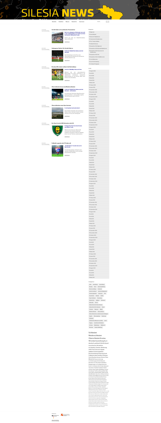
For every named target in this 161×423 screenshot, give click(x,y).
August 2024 (93, 127)
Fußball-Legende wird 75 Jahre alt (61, 143)
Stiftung (90, 389)
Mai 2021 (92, 218)
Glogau (101, 381)
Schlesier (90, 375)
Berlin (99, 366)
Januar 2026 (92, 87)
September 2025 (93, 96)
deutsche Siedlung (91, 396)
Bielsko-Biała (101, 372)
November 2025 (93, 92)
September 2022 (93, 181)
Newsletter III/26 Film (94, 54)
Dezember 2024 (93, 117)
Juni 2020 (92, 244)
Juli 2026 (92, 73)
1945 (90, 284)
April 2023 (92, 164)
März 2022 (92, 195)
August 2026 (93, 70)
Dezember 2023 (93, 146)
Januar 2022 (92, 200)
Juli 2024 (92, 129)
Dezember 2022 (93, 174)
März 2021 (92, 223)
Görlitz (102, 295)
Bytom (103, 357)
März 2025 (92, 110)
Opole (105, 353)
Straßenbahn (100, 389)
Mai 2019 (92, 275)
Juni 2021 (92, 216)
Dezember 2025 (93, 89)
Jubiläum (97, 300)
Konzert (99, 357)
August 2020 (93, 239)
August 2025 (93, 99)
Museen (67, 21)
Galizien (101, 393)
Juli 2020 (92, 242)
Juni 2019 (92, 272)
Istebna (104, 393)
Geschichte (91, 295)
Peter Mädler (99, 406)
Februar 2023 (93, 169)
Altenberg (90, 379)
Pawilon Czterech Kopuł (103, 395)
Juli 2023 (92, 157)
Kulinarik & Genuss (94, 43)
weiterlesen (67, 41)
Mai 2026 (92, 78)
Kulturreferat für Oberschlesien (95, 304)
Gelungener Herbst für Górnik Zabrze (62, 48)
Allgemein (92, 32)
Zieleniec (104, 389)
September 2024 (93, 124)
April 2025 (92, 108)
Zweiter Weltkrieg (98, 327)
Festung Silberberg (96, 376)
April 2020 (92, 249)
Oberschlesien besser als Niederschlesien (63, 86)
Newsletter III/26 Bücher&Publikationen (98, 48)
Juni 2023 (92, 160)
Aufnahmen (90, 402)
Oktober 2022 (93, 178)
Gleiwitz (97, 295)
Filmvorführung (99, 371)
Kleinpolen (100, 378)
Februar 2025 (93, 113)
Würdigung (98, 388)
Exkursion (100, 293)
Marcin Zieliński (95, 372)
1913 (100, 402)
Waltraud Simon (97, 393)
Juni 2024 (92, 131)
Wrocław (91, 327)
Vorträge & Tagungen (94, 63)
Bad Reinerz (102, 369)
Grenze (90, 372)
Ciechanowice (95, 392)
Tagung (90, 322)
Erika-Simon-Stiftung (100, 374)
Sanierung (104, 316)
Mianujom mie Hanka (92, 388)
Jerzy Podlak (91, 385)
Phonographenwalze (92, 403)
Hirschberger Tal (92, 371)
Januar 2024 (92, 143)
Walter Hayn (95, 406)
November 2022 (93, 176)
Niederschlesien (92, 311)
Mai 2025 (92, 106)
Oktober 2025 (93, 94)
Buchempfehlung (101, 286)
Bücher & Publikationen (95, 36)
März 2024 (92, 139)
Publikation (91, 355)
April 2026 (92, 80)
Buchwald (94, 379)
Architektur (95, 284)
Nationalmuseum (91, 393)
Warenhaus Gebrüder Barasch (103, 396)
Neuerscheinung (99, 359)
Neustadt (104, 382)
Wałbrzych (103, 325)
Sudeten (101, 367)
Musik (101, 309)
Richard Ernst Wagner (101, 392)
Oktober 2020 (93, 235)
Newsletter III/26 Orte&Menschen (97, 56)
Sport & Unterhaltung (45, 30)
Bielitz (102, 376)
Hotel (101, 382)
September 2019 (93, 265)
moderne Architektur (98, 386)
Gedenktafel (99, 379)
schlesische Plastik (104, 399)
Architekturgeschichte (94, 360)
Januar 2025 (92, 115)
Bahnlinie (99, 385)
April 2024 (92, 136)
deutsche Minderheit (102, 291)
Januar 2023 (92, 171)
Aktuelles (54, 21)
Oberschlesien (101, 311)
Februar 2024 (93, 141)
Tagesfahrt (104, 386)
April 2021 (92, 221)
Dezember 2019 (93, 258)
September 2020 (93, 237)
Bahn (96, 355)
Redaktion (61, 21)
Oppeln (90, 316)
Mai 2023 (92, 162)
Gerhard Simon (96, 396)
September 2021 (93, 209)
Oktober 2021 (93, 207)
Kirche (96, 302)
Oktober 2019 (93, 263)
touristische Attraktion (99, 322)
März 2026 (92, 82)
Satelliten (100, 355)
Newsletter (74, 21)
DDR (92, 389)
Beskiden (94, 382)
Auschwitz (91, 376)
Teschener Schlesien (94, 367)
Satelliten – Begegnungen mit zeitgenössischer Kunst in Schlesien (98, 364)
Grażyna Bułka (91, 386)
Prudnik (107, 382)
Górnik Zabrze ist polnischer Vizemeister (63, 29)
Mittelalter (93, 374)
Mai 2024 (92, 134)
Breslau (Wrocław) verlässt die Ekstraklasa (64, 67)
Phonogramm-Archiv (98, 403)
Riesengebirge (97, 316)
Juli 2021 (92, 214)
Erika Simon (96, 399)
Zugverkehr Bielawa (91, 399)
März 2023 (92, 167)
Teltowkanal (103, 406)
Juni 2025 (92, 103)
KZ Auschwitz (93, 395)
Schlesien (91, 318)
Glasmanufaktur (92, 381)
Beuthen (94, 357)
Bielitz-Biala (105, 371)
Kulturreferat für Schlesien (94, 307)
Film (105, 293)
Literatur (91, 309)
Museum (96, 309)
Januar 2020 (92, 256)
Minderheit (91, 359)
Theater (97, 369)
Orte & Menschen (94, 59)
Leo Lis (106, 403)
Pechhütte (102, 402)
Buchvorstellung (92, 289)
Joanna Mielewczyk (97, 375)
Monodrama (91, 392)
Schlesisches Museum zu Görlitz (96, 320)
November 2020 (93, 232)
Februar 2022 (93, 197)
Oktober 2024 (93, 122)
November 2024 (93, 120)
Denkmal (100, 289)
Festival (106, 369)
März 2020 (92, 251)
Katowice (103, 300)
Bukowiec (104, 378)
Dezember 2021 (93, 202)
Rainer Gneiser (91, 406)
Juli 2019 (92, 270)
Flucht (90, 357)
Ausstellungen (93, 34)
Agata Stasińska (97, 395)
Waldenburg (96, 325)
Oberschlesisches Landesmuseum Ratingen (98, 313)
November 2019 (93, 261)
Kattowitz (91, 302)
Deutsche (106, 392)
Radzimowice (97, 381)
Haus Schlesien (92, 298)
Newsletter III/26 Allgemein (96, 46)
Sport (105, 320)
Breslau (90, 286)
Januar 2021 (92, 228)
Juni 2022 (92, 188)
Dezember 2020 (93, 230)
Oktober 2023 (93, 150)
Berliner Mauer (95, 389)
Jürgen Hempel (103, 385)
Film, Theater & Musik (94, 41)
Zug (94, 369)
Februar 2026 (93, 85)
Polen (106, 357)
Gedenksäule (103, 403)
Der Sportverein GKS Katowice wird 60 (63, 123)
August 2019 (92, 268)
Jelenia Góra (91, 300)
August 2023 (93, 155)
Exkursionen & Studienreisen (96, 39)
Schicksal (106, 374)
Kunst (103, 307)
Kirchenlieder (94, 402)
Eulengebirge (104, 379)
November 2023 (93, 148)
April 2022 (92, 192)
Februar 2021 (93, 225)
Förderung (99, 399)
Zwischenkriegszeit (104, 388)
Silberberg (98, 382)
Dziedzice (98, 402)
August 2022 (93, 183)
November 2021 (93, 204)
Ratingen (105, 355)
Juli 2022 (92, 185)
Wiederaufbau (94, 378)
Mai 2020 (92, 246)
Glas (102, 366)
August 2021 (92, 211)
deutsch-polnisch (92, 291)
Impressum (81, 21)
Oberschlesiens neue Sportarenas (61, 105)
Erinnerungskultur (93, 293)
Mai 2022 (92, 190)
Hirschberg (99, 298)
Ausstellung (101, 284)
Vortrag (90, 325)
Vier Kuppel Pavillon (105, 375)
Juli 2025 (92, 101)
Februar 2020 (93, 253)
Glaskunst (105, 366)
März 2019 (92, 277)
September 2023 (93, 153)
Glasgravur (95, 385)
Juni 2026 (92, 75)
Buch (95, 286)
